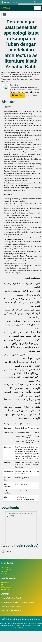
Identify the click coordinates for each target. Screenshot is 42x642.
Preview (34, 95)
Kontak (3, 574)
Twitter (5, 585)
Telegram (6, 589)
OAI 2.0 (34, 625)
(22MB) (22, 95)
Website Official (6, 567)
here (25, 628)
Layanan (4, 572)
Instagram (6, 587)
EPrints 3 (19, 625)
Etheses (5, 8)
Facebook (6, 583)
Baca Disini (19, 95)
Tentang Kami (6, 569)
